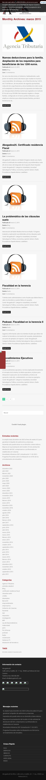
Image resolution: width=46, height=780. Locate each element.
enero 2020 (6, 491)
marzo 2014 (6, 557)
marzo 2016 (6, 532)
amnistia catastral (8, 586)
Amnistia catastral (7, 652)
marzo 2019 (6, 498)
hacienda (5, 611)
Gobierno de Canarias (9, 608)
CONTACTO (7, 756)
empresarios (6, 606)
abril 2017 (5, 523)
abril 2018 (5, 518)
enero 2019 (6, 503)
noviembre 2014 (7, 542)
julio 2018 (5, 515)
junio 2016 (5, 527)
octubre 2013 (6, 569)
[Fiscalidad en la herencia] (19, 279)
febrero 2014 (6, 559)
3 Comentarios (10, 72)
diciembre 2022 (7, 469)
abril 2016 (5, 530)
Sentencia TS (6, 640)
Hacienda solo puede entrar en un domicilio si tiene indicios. (21, 444)
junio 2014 (5, 552)
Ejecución (5, 601)
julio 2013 (5, 574)
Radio (9, 154)
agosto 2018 (6, 513)
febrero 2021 (6, 473)
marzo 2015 (6, 535)
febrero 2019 (6, 500)
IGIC (3, 613)
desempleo (6, 598)
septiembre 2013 (7, 572)
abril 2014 (5, 554)
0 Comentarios (10, 156)
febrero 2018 (6, 520)
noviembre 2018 (7, 508)
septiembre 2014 (7, 547)
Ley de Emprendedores (9, 623)
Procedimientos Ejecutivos (17, 358)
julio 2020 (5, 478)
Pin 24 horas (6, 630)
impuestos (5, 616)
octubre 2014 (6, 545)
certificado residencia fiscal (11, 591)
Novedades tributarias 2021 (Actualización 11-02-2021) (19, 454)
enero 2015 (6, 540)
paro (3, 628)
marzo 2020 (6, 488)
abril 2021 (5, 471)
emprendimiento (7, 603)
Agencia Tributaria (8, 584)
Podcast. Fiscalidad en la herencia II (22, 321)
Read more (6, 105)
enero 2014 (6, 562)
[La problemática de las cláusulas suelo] (19, 210)
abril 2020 (5, 486)
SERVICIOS (6, 753)
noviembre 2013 (7, 567)
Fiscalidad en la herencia (16, 285)
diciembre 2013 (7, 564)
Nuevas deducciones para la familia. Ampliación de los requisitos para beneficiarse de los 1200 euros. (22, 61)
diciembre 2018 (7, 505)
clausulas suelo (7, 593)
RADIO (5, 761)
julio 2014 (5, 550)
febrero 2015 (6, 537)
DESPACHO (6, 751)
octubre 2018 (6, 510)
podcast (5, 633)
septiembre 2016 (7, 525)
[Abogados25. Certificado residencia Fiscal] (19, 139)
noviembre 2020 (7, 476)
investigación (6, 618)
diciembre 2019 (7, 493)
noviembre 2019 (7, 496)
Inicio (5, 748)
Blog (8, 70)
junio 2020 (5, 481)
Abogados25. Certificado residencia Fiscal (22, 146)
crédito (4, 596)
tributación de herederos (10, 643)
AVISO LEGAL (7, 758)
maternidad (6, 625)
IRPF (3, 620)
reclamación (6, 638)
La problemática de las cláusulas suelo (21, 218)
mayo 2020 (5, 483)
